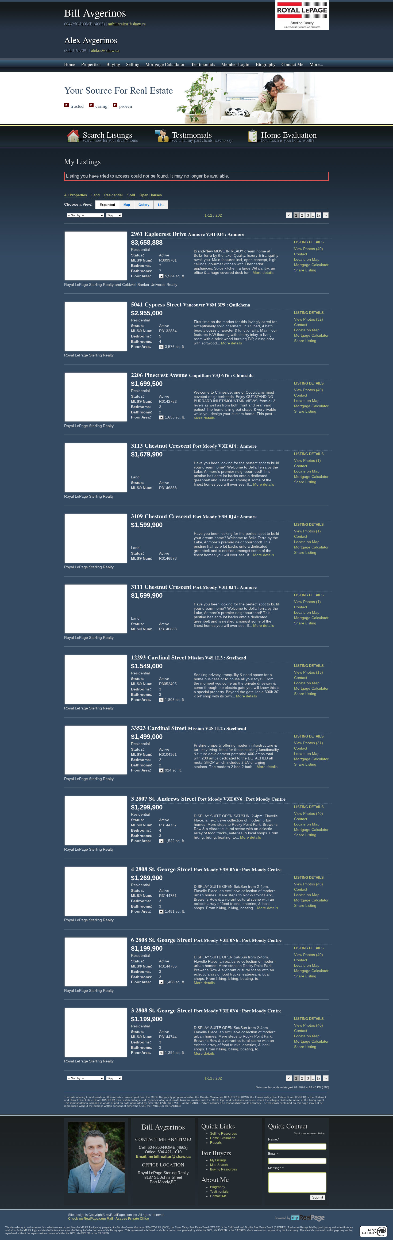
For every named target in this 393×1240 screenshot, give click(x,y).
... (313, 215)
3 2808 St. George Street (206, 1010)
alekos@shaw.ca (104, 50)
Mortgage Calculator (165, 64)
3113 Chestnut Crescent (194, 445)
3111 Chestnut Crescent (194, 586)
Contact (300, 254)
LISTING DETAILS (309, 242)
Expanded (107, 205)
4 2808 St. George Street (206, 869)
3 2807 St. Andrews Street (208, 798)
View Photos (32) (308, 319)
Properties (91, 64)
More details (263, 272)
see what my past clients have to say (202, 140)
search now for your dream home (110, 140)
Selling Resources (223, 1133)
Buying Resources (223, 1169)
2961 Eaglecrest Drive (187, 233)
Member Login (235, 64)
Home (69, 64)
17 (318, 215)
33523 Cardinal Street (188, 727)
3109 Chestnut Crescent (194, 516)
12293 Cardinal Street (188, 657)
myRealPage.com (300, 1218)
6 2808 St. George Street (206, 939)
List (161, 205)
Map (127, 205)
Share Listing (305, 270)
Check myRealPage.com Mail (90, 1218)
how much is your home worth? (287, 140)
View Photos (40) (308, 249)
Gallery (143, 205)
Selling (133, 64)
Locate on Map (306, 259)
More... (316, 64)
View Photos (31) (308, 743)
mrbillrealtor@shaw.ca (127, 23)
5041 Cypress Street (190, 304)
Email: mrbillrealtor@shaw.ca (163, 1156)
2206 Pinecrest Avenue (192, 374)
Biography (266, 64)
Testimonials (203, 64)
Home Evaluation (222, 1138)
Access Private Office (132, 1218)
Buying (113, 64)
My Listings (218, 1160)
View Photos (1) (307, 460)
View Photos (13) (308, 672)
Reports (216, 1143)
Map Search (219, 1165)
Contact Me (292, 64)
